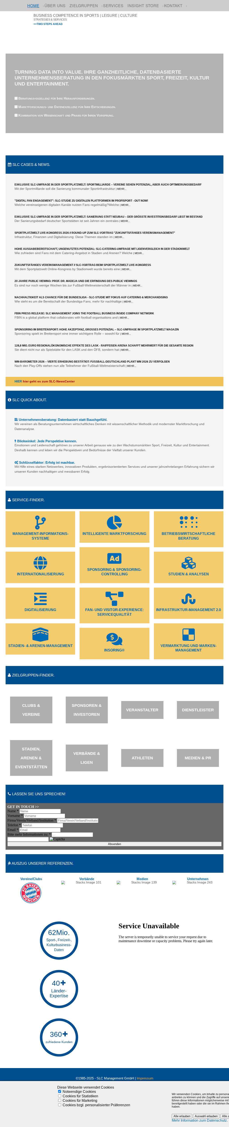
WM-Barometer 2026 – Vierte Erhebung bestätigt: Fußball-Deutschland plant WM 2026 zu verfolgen (92, 361)
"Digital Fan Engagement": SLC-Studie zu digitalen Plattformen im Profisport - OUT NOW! (81, 200)
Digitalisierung (40, 610)
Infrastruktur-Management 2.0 (188, 610)
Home (33, 5)
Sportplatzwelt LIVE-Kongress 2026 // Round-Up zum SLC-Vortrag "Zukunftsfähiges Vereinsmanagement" (95, 232)
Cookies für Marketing (80, 1100)
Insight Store (143, 5)
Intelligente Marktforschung (114, 534)
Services (113, 5)
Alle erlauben (182, 1116)
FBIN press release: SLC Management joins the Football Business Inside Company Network (84, 313)
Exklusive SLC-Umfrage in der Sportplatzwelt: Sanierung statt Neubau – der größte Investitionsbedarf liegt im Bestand (109, 216)
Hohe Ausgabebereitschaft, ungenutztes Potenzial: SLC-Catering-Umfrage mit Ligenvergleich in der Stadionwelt (102, 248)
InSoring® (114, 650)
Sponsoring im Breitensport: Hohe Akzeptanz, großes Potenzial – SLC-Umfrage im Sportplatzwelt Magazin (97, 329)
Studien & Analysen (188, 574)
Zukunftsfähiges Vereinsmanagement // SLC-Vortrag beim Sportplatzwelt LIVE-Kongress (83, 265)
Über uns (55, 5)
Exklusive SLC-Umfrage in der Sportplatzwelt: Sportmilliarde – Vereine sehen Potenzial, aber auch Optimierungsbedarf (108, 184)
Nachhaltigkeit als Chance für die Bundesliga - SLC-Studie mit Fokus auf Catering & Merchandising (91, 297)
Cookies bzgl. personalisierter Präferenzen (96, 1105)
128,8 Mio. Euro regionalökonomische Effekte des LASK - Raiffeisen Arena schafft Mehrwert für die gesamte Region (104, 345)
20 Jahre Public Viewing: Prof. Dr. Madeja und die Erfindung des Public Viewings (76, 281)
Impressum (145, 1078)
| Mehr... (121, 189)
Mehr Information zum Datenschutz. (200, 1120)
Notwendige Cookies (79, 1092)
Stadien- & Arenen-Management (40, 646)
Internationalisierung (40, 574)
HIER (18, 381)
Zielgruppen (84, 5)
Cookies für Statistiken (80, 1096)
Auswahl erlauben (206, 1116)
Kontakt (173, 5)
